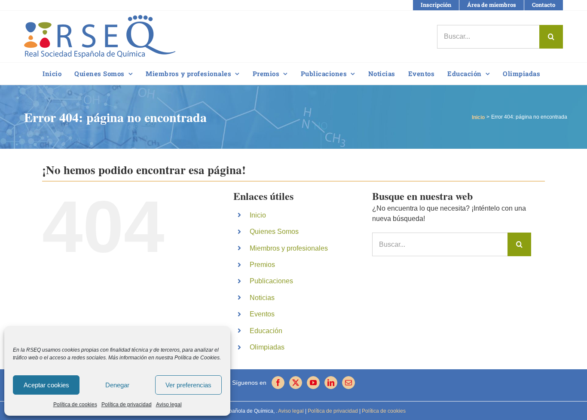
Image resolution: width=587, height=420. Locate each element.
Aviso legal (169, 405)
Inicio (258, 215)
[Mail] (348, 382)
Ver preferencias (188, 385)
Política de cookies (75, 405)
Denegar (117, 385)
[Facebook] (278, 382)
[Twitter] (295, 382)
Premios (262, 264)
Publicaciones (271, 281)
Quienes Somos (274, 231)
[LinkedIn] (330, 382)
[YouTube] (313, 382)
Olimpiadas (267, 347)
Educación (266, 330)
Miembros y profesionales (289, 248)
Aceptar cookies (46, 385)
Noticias (262, 297)
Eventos (262, 314)
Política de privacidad (126, 405)
